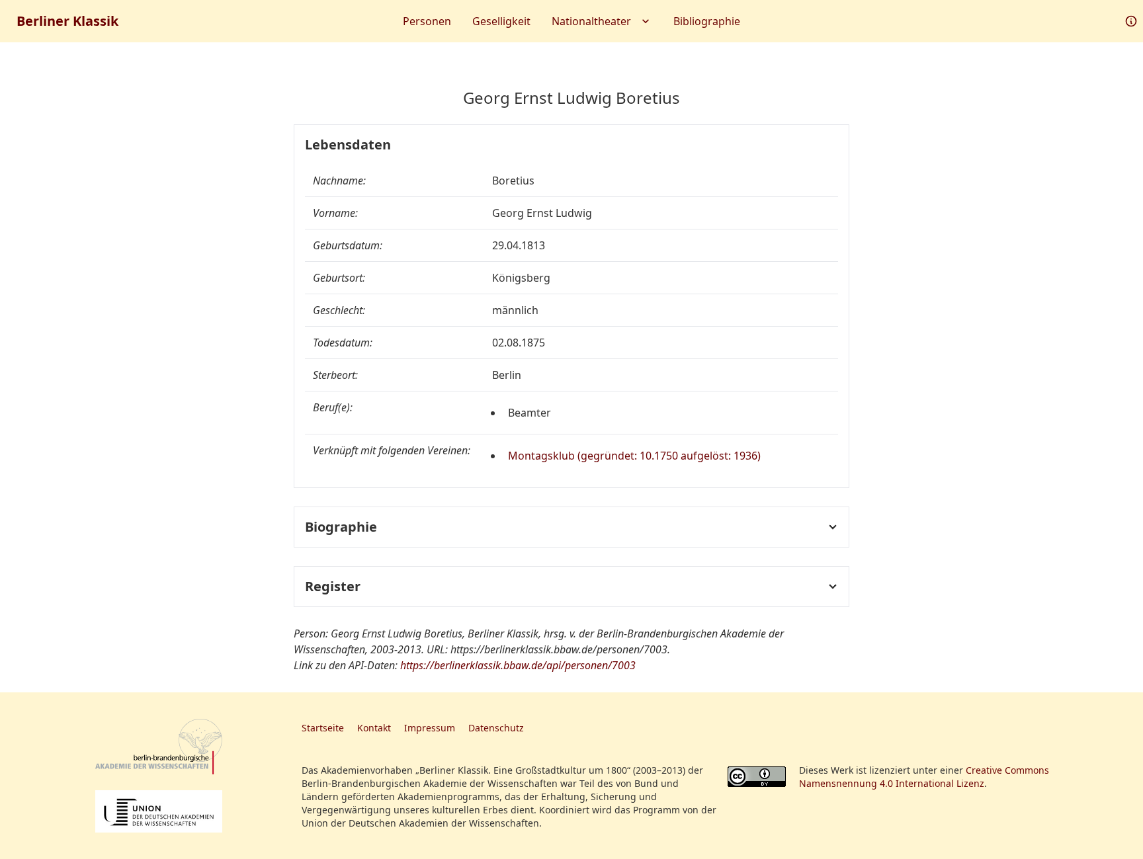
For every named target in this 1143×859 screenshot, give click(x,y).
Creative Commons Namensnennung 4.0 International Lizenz (924, 777)
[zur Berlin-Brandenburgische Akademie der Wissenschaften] (158, 747)
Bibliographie (706, 21)
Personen (427, 21)
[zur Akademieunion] (158, 811)
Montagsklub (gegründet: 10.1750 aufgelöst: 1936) (634, 455)
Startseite (323, 727)
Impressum (429, 727)
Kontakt (374, 727)
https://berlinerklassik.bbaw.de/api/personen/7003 (518, 665)
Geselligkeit (501, 21)
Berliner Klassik (67, 21)
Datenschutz (496, 727)
